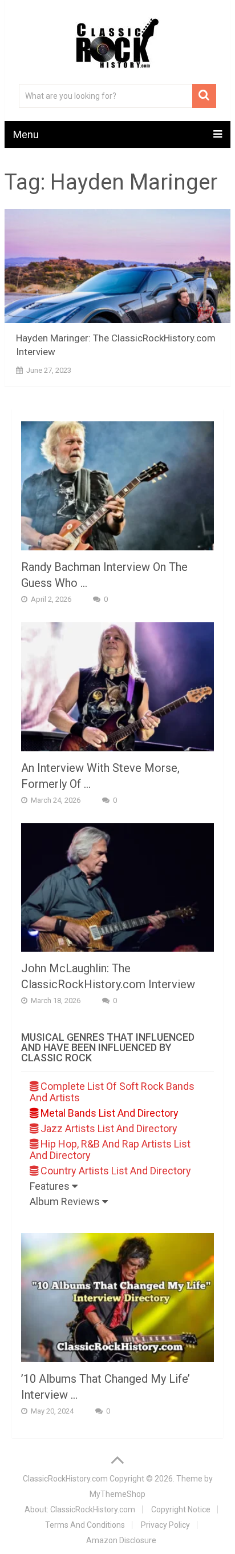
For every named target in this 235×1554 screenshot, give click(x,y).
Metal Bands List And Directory (108, 1113)
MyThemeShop (117, 1494)
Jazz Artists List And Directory (107, 1128)
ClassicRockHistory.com (65, 1478)
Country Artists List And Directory (114, 1171)
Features (51, 1186)
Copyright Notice (180, 1509)
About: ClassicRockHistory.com (80, 1509)
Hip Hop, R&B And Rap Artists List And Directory (110, 1149)
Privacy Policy (165, 1524)
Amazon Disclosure (121, 1540)
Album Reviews (66, 1201)
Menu (26, 134)
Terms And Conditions (85, 1524)
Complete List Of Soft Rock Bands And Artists (112, 1092)
